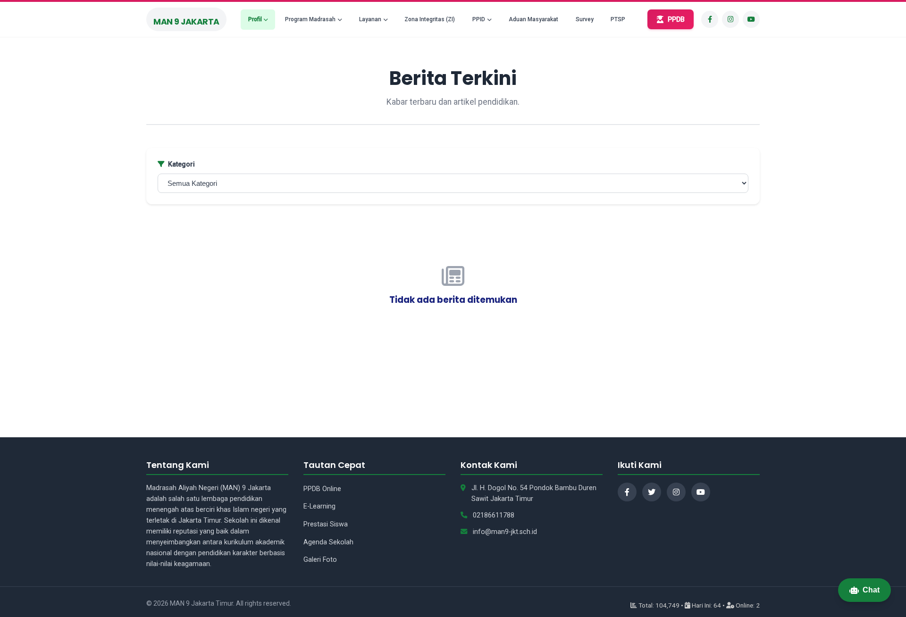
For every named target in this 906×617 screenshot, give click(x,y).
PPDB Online (322, 489)
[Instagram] (730, 19)
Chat (871, 590)
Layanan (370, 19)
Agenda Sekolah (328, 542)
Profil (255, 19)
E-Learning (319, 506)
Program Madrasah (310, 19)
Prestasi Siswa (325, 524)
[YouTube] (751, 19)
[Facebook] (709, 19)
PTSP (618, 19)
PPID (478, 19)
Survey (585, 19)
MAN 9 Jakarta (186, 21)
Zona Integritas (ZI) (429, 19)
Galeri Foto (320, 560)
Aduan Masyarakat (533, 19)
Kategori (181, 164)
